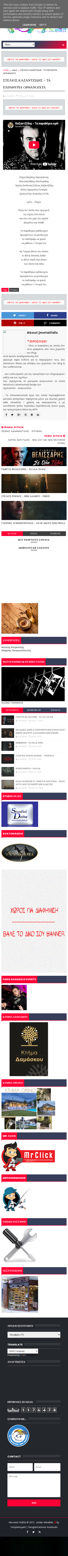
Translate (31, 1355)
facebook (55, 533)
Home (6, 70)
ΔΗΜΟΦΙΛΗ (34, 710)
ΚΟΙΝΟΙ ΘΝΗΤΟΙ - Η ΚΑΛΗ (28, 768)
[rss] (39, 1532)
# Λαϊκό (14, 289)
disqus (33, 533)
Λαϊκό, (32, 95)
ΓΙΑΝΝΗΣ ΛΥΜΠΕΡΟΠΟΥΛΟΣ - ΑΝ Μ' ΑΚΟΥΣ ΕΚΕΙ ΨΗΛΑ (33, 523)
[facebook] (27, 1532)
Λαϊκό (14, 70)
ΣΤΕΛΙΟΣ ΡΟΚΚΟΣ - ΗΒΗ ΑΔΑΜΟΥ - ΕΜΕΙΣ (25, 496)
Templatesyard (18, 1527)
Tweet (22, 315)
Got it (43, 25)
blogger (12, 533)
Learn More (29, 25)
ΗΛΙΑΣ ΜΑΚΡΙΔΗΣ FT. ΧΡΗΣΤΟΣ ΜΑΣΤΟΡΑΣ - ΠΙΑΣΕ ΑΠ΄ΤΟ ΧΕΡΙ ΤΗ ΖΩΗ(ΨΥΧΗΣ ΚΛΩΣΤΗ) (40, 783)
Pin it (22, 323)
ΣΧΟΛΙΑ (56, 710)
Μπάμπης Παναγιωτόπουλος (16, 650)
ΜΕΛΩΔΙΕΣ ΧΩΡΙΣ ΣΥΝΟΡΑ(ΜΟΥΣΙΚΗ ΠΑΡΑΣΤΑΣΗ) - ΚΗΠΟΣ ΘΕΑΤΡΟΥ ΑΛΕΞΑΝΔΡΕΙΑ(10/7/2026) (41, 731)
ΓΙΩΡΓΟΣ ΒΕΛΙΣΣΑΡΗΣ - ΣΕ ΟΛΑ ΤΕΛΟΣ (23, 469)
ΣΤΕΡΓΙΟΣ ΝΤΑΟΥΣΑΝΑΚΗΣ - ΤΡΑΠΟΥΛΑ (35, 755)
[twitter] (33, 1532)
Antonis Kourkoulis (48, 1527)
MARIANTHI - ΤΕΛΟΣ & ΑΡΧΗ (29, 742)
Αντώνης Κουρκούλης (12, 647)
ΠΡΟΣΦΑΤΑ (12, 710)
